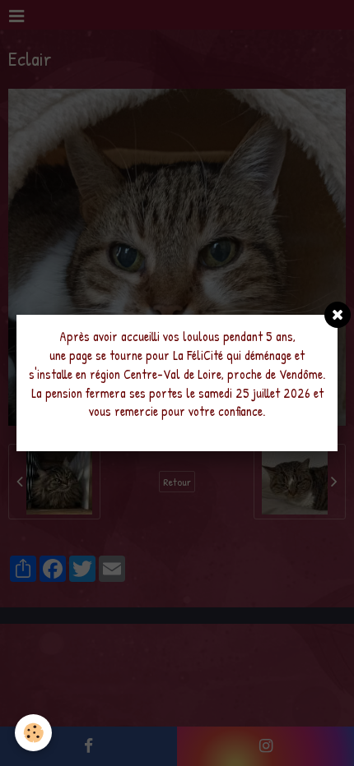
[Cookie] (33, 732)
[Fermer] (337, 315)
